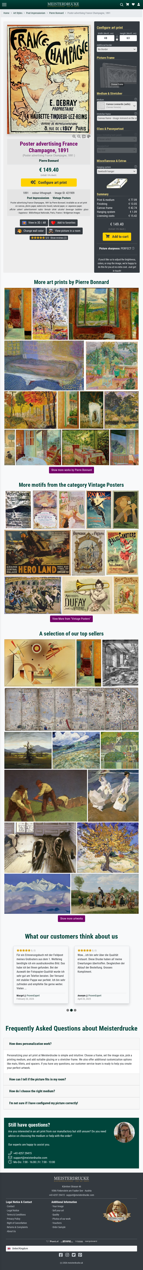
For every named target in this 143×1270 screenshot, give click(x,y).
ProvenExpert (33, 995)
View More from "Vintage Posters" (71, 618)
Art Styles (17, 13)
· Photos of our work (60, 1218)
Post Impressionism (35, 13)
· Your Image (57, 1206)
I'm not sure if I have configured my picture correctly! (43, 1103)
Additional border (104, 45)
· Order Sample (58, 1227)
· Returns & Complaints (17, 1227)
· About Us (11, 1231)
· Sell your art (57, 1210)
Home (6, 13)
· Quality (55, 1214)
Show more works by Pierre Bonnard (71, 470)
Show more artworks (71, 918)
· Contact (10, 1206)
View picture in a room (66, 230)
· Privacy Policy (13, 1218)
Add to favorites (65, 222)
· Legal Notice (12, 1210)
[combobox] (117, 49)
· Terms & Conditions (16, 1214)
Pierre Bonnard (56, 13)
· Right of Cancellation (16, 1223)
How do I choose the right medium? (32, 1091)
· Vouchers (56, 1223)
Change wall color (32, 230)
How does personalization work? (30, 1044)
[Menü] (4, 4)
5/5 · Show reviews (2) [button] (56, 237)
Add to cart (119, 237)
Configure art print (51, 182)
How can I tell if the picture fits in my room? (37, 1079)
